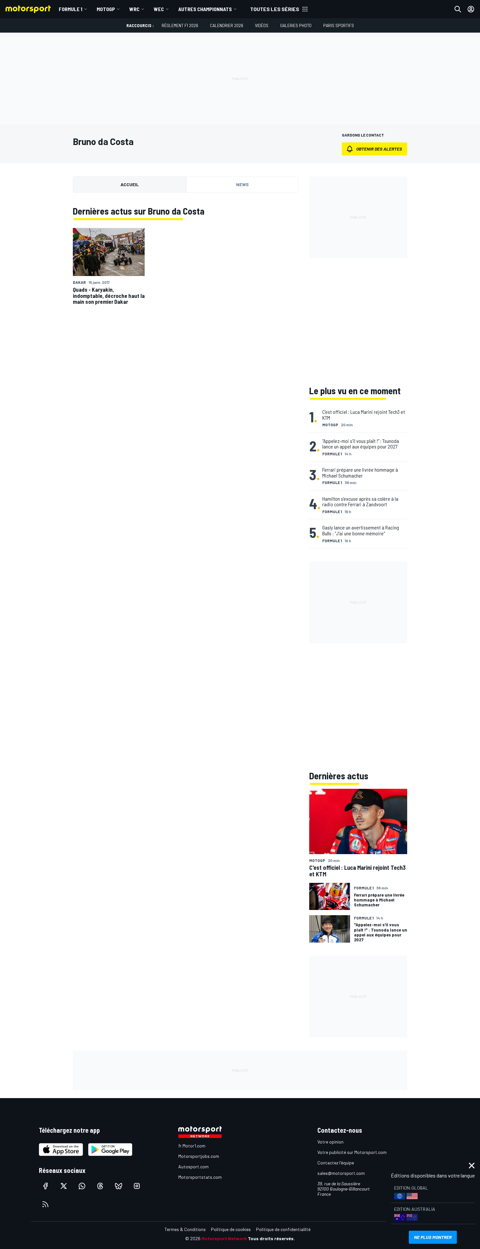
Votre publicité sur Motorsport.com (352, 1152)
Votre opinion (330, 1141)
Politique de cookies (231, 1229)
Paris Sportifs (338, 25)
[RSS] (45, 1204)
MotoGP (106, 9)
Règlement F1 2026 (180, 25)
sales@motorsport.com (341, 1173)
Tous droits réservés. (271, 1238)
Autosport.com (193, 1166)
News (242, 184)
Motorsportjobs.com (198, 1156)
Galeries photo (296, 25)
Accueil (129, 184)
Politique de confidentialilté (283, 1229)
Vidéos (261, 25)
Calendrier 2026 (226, 25)
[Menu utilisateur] (470, 9)
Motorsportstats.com (200, 1177)
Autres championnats (205, 9)
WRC (134, 9)
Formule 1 (70, 9)
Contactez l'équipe (335, 1162)
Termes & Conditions (185, 1229)
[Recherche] (457, 9)
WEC (159, 9)
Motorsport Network (224, 1238)
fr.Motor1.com (191, 1145)
